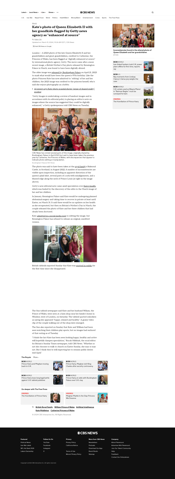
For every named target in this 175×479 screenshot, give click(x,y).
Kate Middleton (42, 410)
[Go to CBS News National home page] (87, 12)
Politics (54, 18)
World (48, 18)
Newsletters (93, 442)
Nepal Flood (39, 18)
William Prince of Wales (64, 407)
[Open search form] (153, 12)
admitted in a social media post (51, 216)
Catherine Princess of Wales (62, 410)
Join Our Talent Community (121, 448)
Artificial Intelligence (85, 407)
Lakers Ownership (27, 451)
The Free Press (114, 18)
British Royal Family (44, 407)
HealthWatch (64, 18)
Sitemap (91, 454)
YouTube (46, 442)
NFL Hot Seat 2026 (27, 448)
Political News (26, 442)
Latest (23, 12)
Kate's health (90, 186)
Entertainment (88, 18)
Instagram (46, 448)
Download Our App (95, 448)
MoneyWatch (75, 18)
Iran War (29, 18)
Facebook (46, 445)
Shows (51, 12)
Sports (104, 18)
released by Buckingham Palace (66, 72)
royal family (80, 166)
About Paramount (117, 442)
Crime (97, 18)
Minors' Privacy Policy (73, 454)
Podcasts (92, 445)
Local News (33, 12)
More (35, 357)
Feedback (114, 454)
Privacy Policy (71, 442)
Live (43, 12)
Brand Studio (93, 451)
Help (113, 451)
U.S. (22, 18)
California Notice (72, 445)
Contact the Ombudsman (120, 457)
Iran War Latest (26, 445)
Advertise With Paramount (120, 445)
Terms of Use (70, 451)
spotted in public (84, 265)
